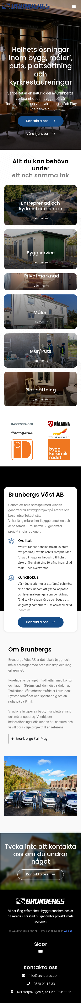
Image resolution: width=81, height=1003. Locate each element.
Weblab (68, 931)
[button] (74, 6)
